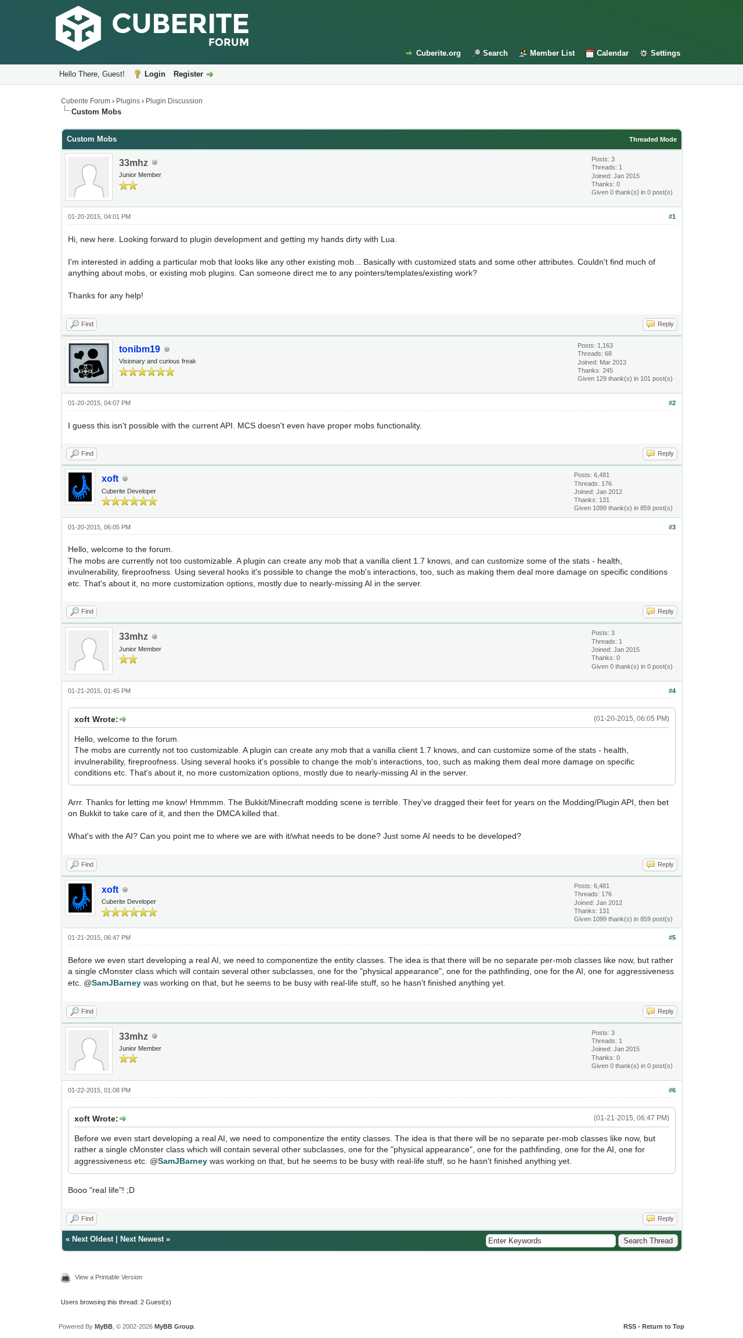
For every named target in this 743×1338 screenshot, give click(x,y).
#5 (672, 937)
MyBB (104, 1326)
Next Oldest (92, 1239)
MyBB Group (174, 1326)
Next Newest (142, 1239)
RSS (629, 1326)
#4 (672, 690)
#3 (672, 527)
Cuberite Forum (85, 101)
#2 (672, 402)
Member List (552, 53)
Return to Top (663, 1326)
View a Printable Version (108, 1277)
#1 (672, 216)
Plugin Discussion (174, 101)
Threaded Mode (653, 139)
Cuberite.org (438, 53)
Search (495, 53)
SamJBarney (116, 982)
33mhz (133, 163)
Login (155, 74)
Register (188, 74)
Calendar (613, 53)
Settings (665, 53)
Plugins (128, 101)
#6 (672, 1090)
